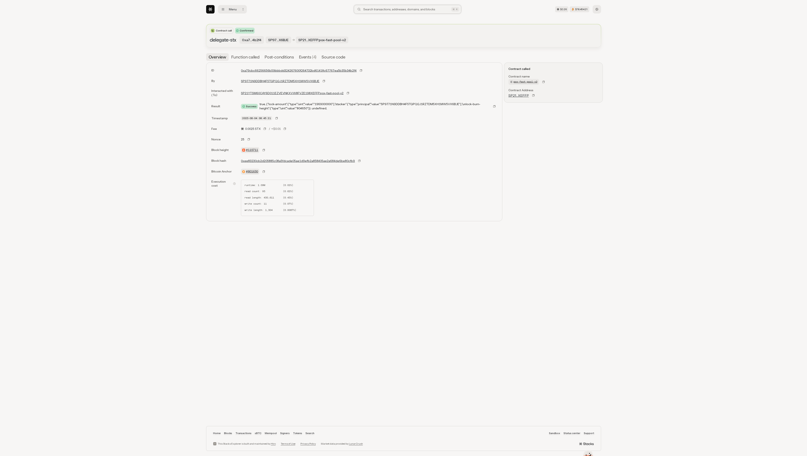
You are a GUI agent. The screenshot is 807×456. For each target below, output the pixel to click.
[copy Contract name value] (543, 82)
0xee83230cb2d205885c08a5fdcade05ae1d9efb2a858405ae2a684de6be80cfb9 (298, 161)
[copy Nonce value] (248, 139)
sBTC (258, 433)
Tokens (297, 433)
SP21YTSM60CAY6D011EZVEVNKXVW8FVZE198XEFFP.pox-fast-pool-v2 (292, 93)
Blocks (228, 433)
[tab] (217, 57)
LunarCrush (356, 443)
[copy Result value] (494, 106)
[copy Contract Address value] (533, 95)
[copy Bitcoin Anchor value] (263, 171)
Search (309, 433)
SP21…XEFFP (518, 95)
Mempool (271, 433)
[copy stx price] (265, 129)
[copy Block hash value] (359, 161)
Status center (572, 433)
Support (589, 433)
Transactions (243, 433)
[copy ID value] (361, 70)
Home (217, 433)
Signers (285, 433)
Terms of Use (288, 443)
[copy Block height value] (263, 150)
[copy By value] (324, 81)
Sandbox (554, 433)
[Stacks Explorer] (210, 9)
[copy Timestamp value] (276, 118)
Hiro (273, 443)
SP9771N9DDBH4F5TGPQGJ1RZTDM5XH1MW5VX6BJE (280, 81)
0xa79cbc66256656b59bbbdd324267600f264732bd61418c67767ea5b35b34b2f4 (299, 70)
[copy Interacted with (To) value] (348, 93)
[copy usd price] (285, 129)
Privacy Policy (308, 443)
